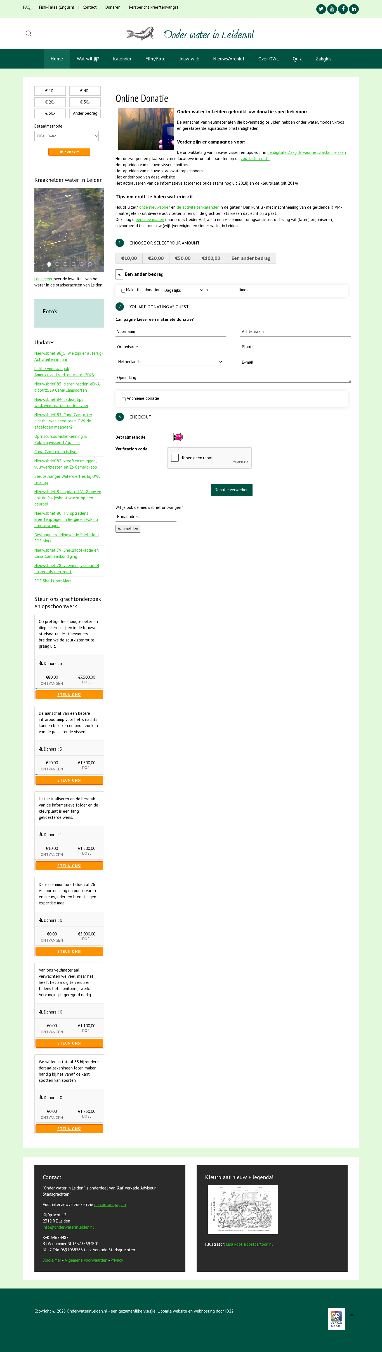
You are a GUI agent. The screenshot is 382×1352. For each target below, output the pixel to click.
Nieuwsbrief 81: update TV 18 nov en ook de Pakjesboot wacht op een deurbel (67, 498)
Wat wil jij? (88, 59)
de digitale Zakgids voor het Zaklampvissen (306, 152)
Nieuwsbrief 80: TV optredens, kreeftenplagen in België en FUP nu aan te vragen (66, 519)
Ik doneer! (69, 151)
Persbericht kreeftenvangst (153, 7)
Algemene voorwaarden (86, 1260)
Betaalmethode (130, 437)
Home (57, 59)
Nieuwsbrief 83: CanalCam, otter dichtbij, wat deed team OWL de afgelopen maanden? (63, 421)
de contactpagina (110, 1204)
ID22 (229, 1311)
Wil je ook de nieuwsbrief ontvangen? (149, 507)
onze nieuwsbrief (154, 207)
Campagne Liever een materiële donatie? (154, 319)
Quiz (297, 59)
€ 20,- (50, 102)
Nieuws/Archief (228, 59)
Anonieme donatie (142, 398)
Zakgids (323, 59)
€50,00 (182, 258)
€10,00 (129, 258)
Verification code (131, 449)
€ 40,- (85, 90)
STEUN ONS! (69, 694)
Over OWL (268, 59)
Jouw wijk (189, 59)
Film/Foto (155, 59)
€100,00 (211, 258)
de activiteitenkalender (197, 207)
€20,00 (156, 258)
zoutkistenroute (255, 158)
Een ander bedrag (251, 258)
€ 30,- (50, 113)
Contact (90, 7)
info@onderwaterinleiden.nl (68, 1227)
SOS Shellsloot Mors (53, 581)
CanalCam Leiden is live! (55, 451)
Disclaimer (52, 1260)
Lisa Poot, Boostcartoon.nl (249, 1244)
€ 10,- (50, 90)
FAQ (26, 7)
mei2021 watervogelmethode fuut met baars (83, 264)
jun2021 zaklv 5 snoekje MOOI (75, 264)
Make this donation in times (186, 289)
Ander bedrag (85, 113)
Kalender (122, 59)
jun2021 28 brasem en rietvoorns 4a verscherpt (91, 264)
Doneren (113, 7)
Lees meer (44, 278)
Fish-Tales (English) (56, 7)
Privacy (117, 1260)
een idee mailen (150, 219)
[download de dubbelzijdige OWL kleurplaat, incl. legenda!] (241, 1210)
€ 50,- (85, 102)
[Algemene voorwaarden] (110, 1260)
